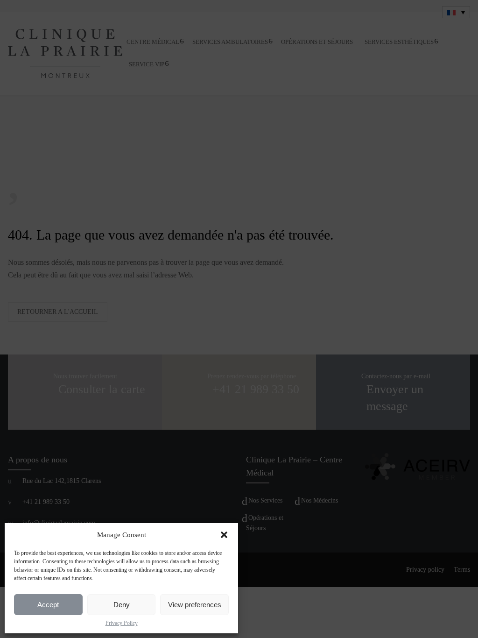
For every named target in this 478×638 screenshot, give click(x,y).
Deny (121, 605)
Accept (48, 605)
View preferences (194, 605)
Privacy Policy (121, 623)
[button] (224, 534)
